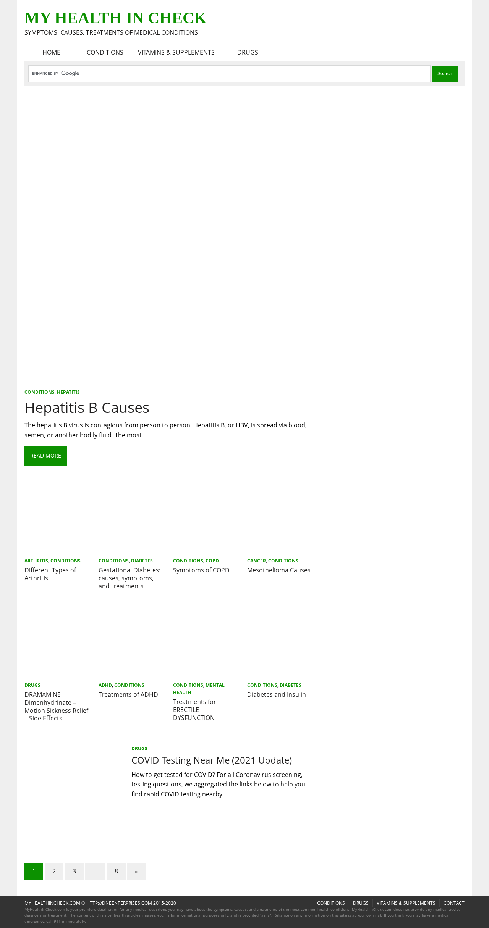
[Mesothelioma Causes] (280, 550)
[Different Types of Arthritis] (57, 550)
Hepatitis (68, 392)
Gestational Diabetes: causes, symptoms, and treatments (129, 578)
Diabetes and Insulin (276, 694)
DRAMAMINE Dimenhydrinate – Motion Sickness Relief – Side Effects (56, 706)
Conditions (105, 52)
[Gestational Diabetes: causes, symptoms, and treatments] (132, 550)
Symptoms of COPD (201, 570)
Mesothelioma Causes (279, 570)
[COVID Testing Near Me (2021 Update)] (74, 839)
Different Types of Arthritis (50, 574)
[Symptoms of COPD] (206, 550)
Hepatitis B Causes (86, 407)
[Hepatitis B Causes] (169, 381)
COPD (212, 560)
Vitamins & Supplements (176, 52)
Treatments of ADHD (128, 694)
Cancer (256, 560)
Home (51, 52)
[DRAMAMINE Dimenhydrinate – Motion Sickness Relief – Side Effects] (57, 674)
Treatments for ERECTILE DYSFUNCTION (194, 710)
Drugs (247, 52)
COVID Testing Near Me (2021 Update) (211, 760)
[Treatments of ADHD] (132, 674)
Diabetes (142, 560)
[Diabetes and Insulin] (280, 674)
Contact (454, 903)
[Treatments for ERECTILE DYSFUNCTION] (206, 674)
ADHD (105, 685)
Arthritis (36, 560)
